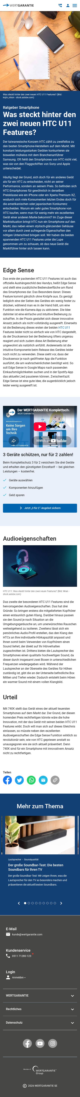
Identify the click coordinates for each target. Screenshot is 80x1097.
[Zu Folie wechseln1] (25, 903)
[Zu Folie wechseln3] (32, 903)
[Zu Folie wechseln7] (47, 903)
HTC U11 (64, 327)
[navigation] (40, 952)
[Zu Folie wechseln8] (51, 903)
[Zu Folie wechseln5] (40, 903)
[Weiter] (61, 903)
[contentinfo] (40, 1085)
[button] (67, 5)
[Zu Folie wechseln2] (29, 903)
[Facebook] (7, 780)
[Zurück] (18, 903)
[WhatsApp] (31, 780)
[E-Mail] (43, 780)
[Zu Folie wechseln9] (55, 903)
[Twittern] (19, 780)
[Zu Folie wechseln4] (36, 903)
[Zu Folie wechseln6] (44, 903)
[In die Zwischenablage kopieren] (55, 780)
